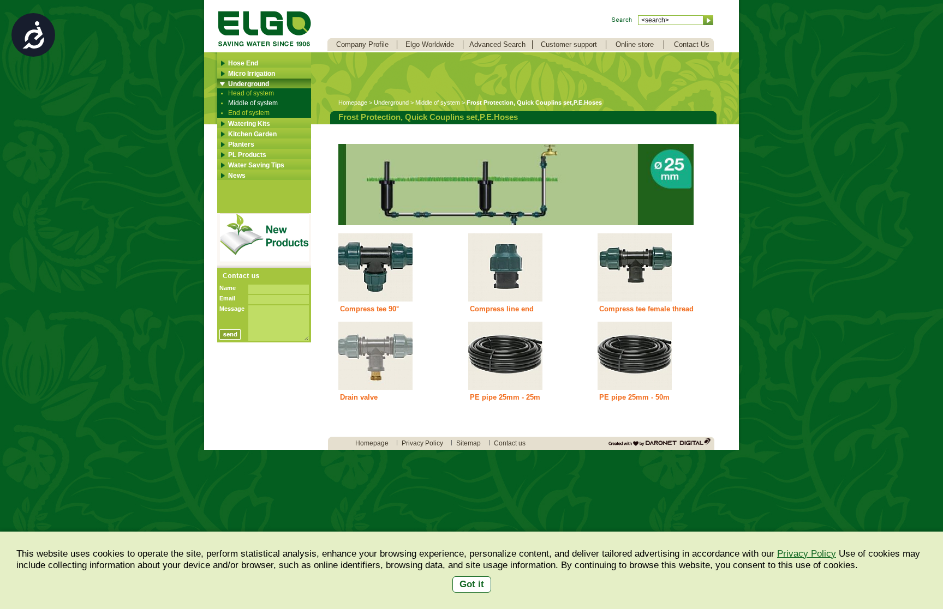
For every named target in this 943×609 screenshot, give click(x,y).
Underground (248, 84)
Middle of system (253, 103)
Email (227, 298)
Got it (471, 584)
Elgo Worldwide (429, 44)
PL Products (247, 155)
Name (227, 288)
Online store (635, 44)
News (237, 175)
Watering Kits (249, 123)
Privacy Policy (806, 553)
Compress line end (502, 309)
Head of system (251, 93)
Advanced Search (497, 44)
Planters (241, 144)
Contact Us (691, 44)
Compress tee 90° (369, 309)
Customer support (569, 44)
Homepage (352, 102)
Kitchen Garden (252, 134)
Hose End (243, 63)
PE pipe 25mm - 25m (505, 397)
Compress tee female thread (646, 309)
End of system (249, 113)
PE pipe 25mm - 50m (634, 397)
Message (231, 308)
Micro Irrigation (251, 73)
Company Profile (362, 44)
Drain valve (359, 397)
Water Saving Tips (256, 165)
